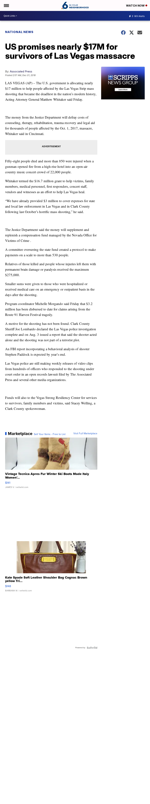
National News (19, 32)
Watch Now (135, 5)
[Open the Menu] (6, 5)
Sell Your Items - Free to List (49, 434)
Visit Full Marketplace (85, 433)
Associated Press (21, 71)
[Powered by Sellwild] (92, 647)
